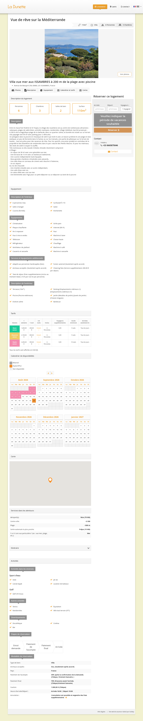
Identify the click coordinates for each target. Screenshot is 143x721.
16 (34, 396)
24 (12, 404)
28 (26, 404)
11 (16, 396)
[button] (137, 6)
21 (26, 400)
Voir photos (124, 74)
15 (30, 396)
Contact (114, 151)
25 (16, 404)
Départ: (110, 105)
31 (12, 408)
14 (26, 396)
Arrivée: (97, 105)
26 (19, 404)
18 (16, 400)
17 (12, 400)
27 (23, 404)
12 (19, 396)
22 (30, 400)
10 (12, 396)
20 (23, 400)
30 (34, 404)
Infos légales (101, 712)
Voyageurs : (125, 105)
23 (34, 400)
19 (19, 400)
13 (23, 396)
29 (30, 404)
